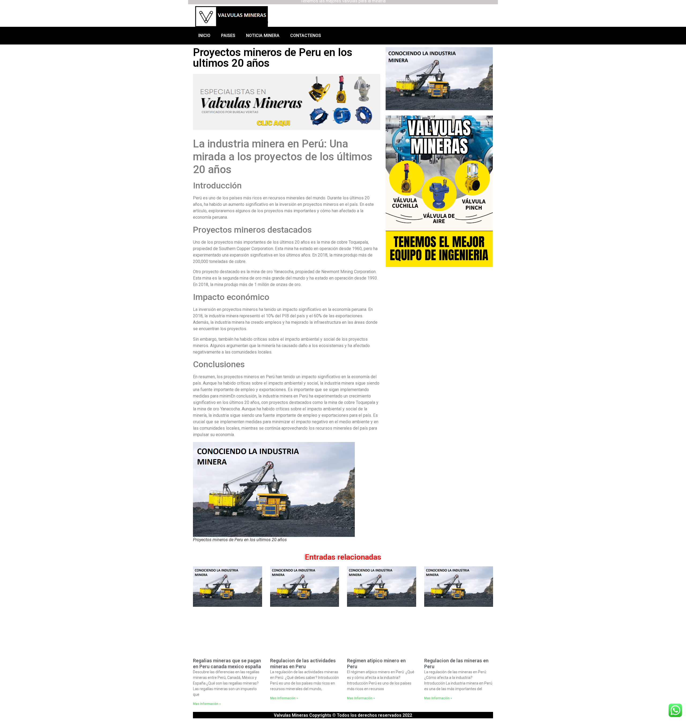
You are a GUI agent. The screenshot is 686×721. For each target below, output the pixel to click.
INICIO (204, 35)
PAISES (228, 35)
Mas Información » (207, 704)
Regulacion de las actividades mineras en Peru (303, 663)
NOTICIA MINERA (262, 35)
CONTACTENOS (305, 35)
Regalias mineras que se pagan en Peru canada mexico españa (227, 663)
